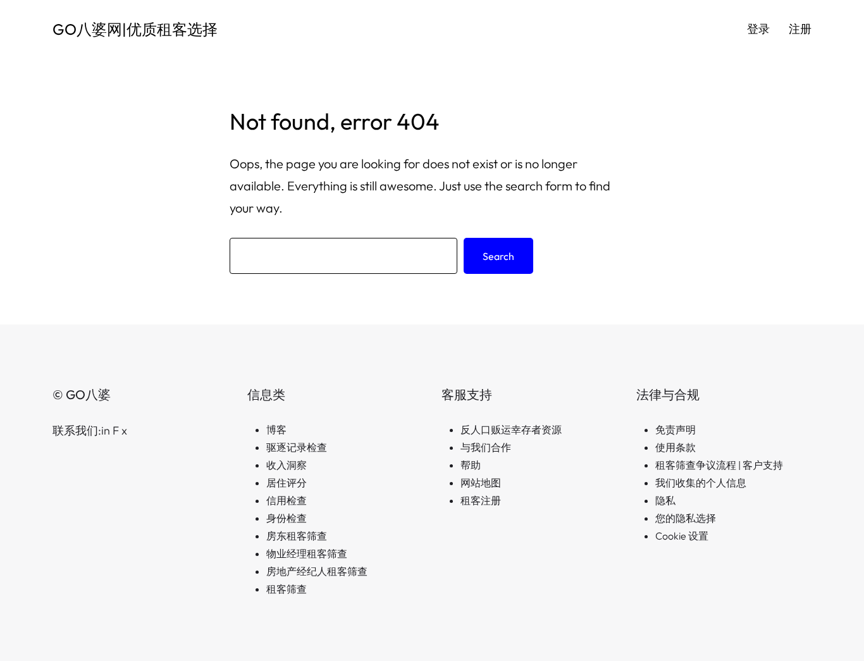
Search (498, 256)
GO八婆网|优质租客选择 (135, 29)
